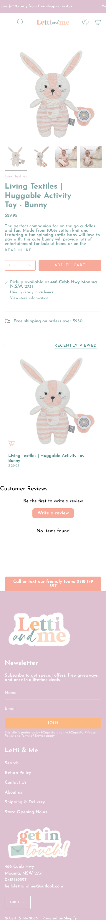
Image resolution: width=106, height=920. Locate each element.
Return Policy (18, 773)
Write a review (53, 513)
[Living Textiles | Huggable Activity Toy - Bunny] (53, 402)
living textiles (16, 176)
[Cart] (97, 22)
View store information (29, 298)
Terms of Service (33, 736)
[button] (20, 22)
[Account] (85, 22)
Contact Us (15, 782)
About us (13, 792)
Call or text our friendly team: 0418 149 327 (53, 584)
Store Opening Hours (26, 812)
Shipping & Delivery (25, 802)
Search (12, 763)
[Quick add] (11, 443)
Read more (18, 250)
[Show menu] (7, 22)
